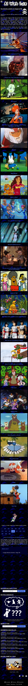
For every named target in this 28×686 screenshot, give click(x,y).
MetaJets (14, 149)
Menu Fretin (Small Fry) (14, 54)
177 (17, 531)
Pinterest (14, 682)
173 (2, 531)
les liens (7, 545)
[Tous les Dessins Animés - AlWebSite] (15, 6)
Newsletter (20, 682)
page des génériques (22, 544)
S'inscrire (22, 626)
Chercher (22, 591)
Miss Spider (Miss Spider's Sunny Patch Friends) (14, 316)
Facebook (7, 682)
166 (19, 528)
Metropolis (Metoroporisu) (14, 244)
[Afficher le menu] (1, 2)
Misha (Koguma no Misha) (14, 435)
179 (24, 531)
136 (8, 528)
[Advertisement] (14, 572)
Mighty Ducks (14, 411)
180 (2, 533)
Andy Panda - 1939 (14, 672)
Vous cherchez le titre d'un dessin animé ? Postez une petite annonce (14, 620)
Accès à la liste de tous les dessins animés (14, 537)
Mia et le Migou (14, 197)
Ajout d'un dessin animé (12, 632)
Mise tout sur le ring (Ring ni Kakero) (14, 340)
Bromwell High (14, 293)
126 (5, 528)
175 (9, 531)
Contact (8, 684)
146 (12, 528)
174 (6, 531)
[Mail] (26, 676)
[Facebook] (20, 676)
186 (6, 533)
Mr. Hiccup (14, 101)
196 (9, 533)
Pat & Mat (14, 506)
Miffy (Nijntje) (14, 173)
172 (23, 528)
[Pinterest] (23, 676)
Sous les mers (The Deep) (14, 220)
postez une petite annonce (7, 28)
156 (15, 528)
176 (13, 531)
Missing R (14, 387)
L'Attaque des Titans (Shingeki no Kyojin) (14, 77)
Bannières (13, 684)
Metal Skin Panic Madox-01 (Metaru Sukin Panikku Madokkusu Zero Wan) (14, 125)
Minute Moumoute (14, 458)
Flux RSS (18, 684)
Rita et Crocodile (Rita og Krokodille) (14, 364)
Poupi (14, 482)
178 (20, 531)
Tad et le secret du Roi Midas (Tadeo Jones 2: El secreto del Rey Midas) (14, 269)
